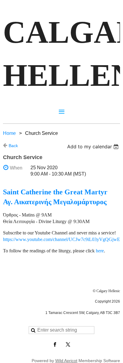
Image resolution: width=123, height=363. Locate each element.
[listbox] (93, 146)
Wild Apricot (66, 360)
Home (9, 133)
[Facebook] (54, 344)
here (100, 250)
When (16, 167)
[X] (68, 344)
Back (13, 145)
